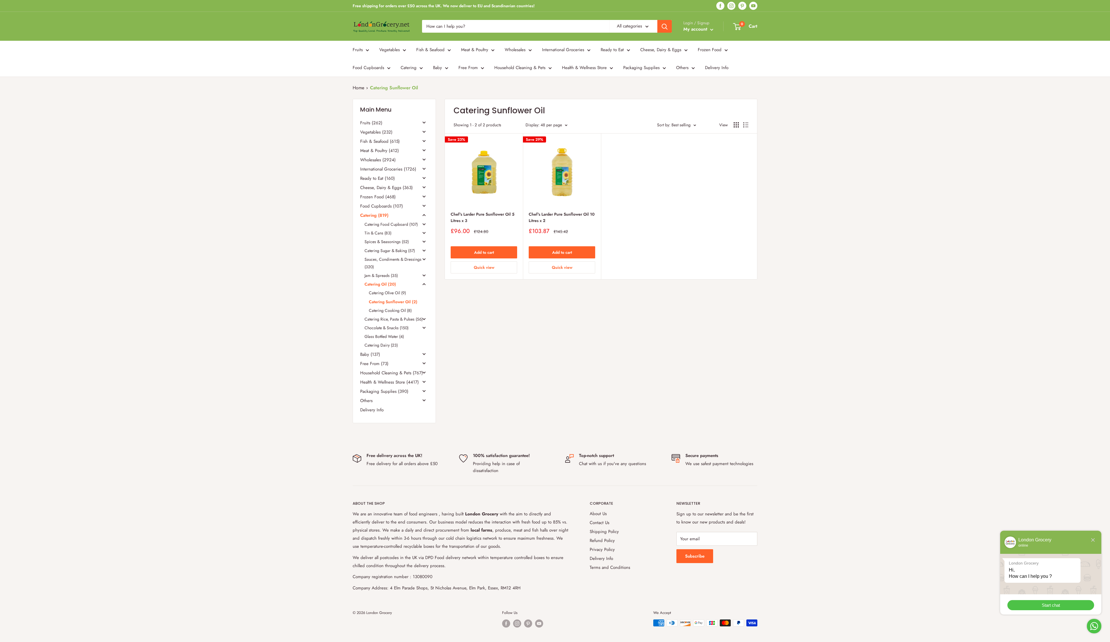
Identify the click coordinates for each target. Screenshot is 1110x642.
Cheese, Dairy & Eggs (660, 50)
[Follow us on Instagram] (731, 6)
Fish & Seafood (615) (380, 141)
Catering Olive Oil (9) (387, 293)
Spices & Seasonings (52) (387, 242)
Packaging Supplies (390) (384, 391)
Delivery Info (716, 67)
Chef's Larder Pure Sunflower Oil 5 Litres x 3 (483, 217)
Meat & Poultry (474, 50)
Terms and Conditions (610, 567)
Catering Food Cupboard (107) (391, 224)
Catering (409, 67)
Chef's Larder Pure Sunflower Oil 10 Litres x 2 (562, 217)
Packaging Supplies (641, 67)
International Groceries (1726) (388, 169)
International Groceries (563, 50)
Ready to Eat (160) (377, 178)
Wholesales (515, 50)
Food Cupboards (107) (381, 206)
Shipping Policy (604, 531)
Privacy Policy (602, 549)
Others (682, 67)
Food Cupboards (368, 67)
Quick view (484, 267)
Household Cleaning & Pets (519, 67)
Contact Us (599, 522)
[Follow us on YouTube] (753, 6)
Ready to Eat (612, 50)
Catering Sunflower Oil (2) (393, 302)
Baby (437, 67)
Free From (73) (374, 363)
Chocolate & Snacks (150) (386, 328)
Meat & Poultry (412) (379, 150)
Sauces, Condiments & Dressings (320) (393, 263)
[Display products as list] (745, 124)
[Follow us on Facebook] (720, 6)
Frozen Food (710, 50)
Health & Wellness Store (584, 67)
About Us (598, 513)
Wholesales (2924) (378, 160)
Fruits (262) (371, 123)
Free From (468, 67)
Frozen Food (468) (378, 197)
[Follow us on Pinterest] (742, 6)
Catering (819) (374, 215)
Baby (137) (370, 354)
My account (696, 29)
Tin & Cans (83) (378, 233)
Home (358, 87)
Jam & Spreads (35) (381, 275)
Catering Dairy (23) (381, 345)
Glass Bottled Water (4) (384, 336)
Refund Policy (602, 540)
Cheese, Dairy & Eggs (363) (386, 187)
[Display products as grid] (736, 124)
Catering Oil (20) (380, 284)
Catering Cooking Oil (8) (390, 310)
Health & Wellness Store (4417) (389, 382)
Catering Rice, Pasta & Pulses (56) (394, 319)
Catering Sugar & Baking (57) (390, 251)
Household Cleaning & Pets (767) (391, 373)
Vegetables (389, 50)
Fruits (358, 50)
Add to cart (484, 252)
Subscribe (694, 556)
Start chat (1051, 605)
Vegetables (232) (376, 132)
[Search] (664, 26)
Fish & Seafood (430, 50)
